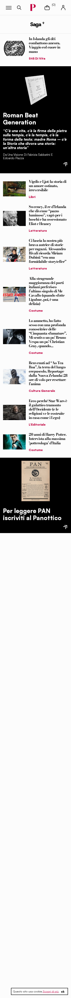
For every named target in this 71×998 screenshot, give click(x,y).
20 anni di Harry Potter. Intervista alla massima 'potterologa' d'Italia (47, 439)
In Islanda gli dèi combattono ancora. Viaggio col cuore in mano (44, 45)
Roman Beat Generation (20, 118)
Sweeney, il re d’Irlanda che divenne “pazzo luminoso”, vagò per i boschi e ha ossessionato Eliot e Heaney (47, 215)
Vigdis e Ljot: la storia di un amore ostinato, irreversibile (47, 186)
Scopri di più (51, 991)
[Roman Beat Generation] (35, 89)
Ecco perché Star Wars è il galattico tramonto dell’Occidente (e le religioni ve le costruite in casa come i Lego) (48, 409)
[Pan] (35, 481)
